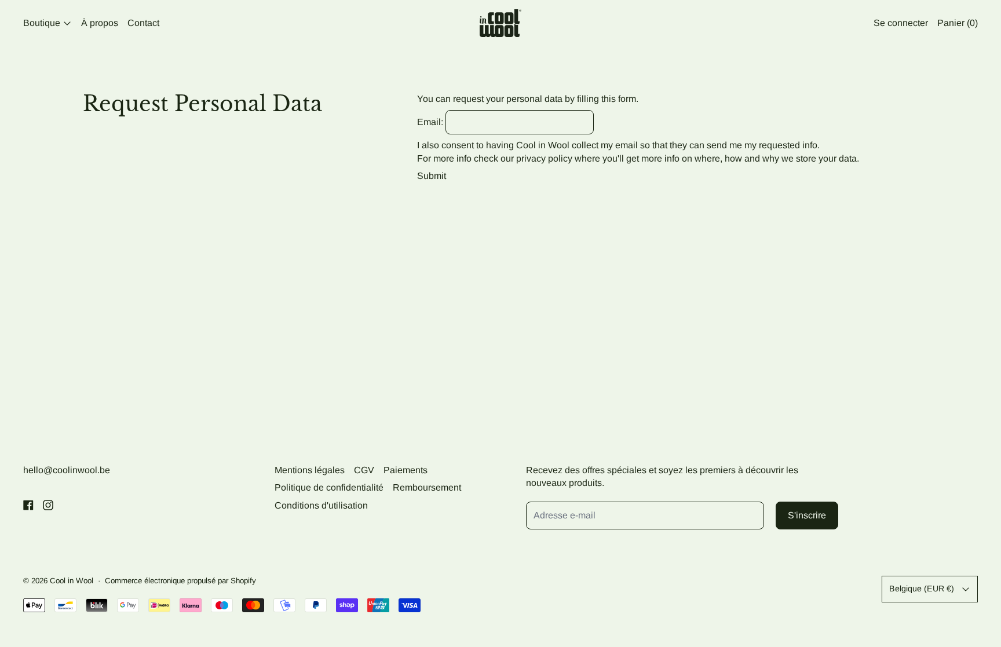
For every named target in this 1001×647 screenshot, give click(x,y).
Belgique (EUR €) (921, 588)
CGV (364, 470)
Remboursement (427, 487)
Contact (143, 23)
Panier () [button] (957, 23)
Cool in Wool (71, 580)
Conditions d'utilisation (321, 505)
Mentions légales (310, 470)
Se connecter (901, 23)
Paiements (405, 470)
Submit (431, 176)
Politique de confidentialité (329, 487)
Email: (430, 122)
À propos (99, 23)
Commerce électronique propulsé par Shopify (180, 580)
